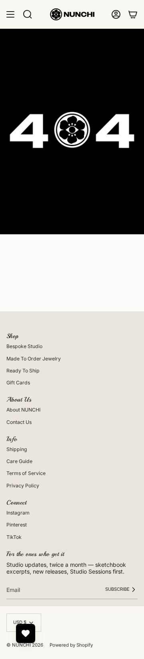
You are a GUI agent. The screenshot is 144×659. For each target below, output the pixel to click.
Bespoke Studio (24, 346)
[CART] (132, 14)
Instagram (18, 513)
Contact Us (19, 422)
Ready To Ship (23, 371)
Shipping (16, 449)
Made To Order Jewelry (33, 359)
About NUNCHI (23, 410)
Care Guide (19, 461)
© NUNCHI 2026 (24, 645)
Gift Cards (18, 383)
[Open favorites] (25, 633)
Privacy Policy (22, 486)
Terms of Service (26, 473)
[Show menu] (10, 14)
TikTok (14, 537)
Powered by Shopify (71, 645)
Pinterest (16, 525)
